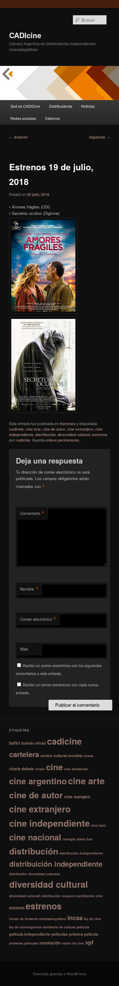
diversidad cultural (74, 434)
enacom (68, 896)
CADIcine (25, 35)
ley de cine (92, 918)
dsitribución (51, 896)
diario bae (84, 839)
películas (60, 934)
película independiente (29, 934)
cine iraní (98, 825)
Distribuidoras (60, 106)
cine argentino (38, 781)
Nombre (29, 589)
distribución (45, 434)
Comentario (32, 513)
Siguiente (99, 137)
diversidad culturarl (24, 896)
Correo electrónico (38, 619)
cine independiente (49, 823)
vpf (89, 942)
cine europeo (77, 797)
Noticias (88, 106)
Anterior (18, 137)
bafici (14, 743)
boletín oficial (33, 743)
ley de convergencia (25, 927)
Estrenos (52, 118)
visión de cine (73, 943)
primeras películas (23, 943)
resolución (49, 943)
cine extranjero (80, 429)
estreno (16, 908)
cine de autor (54, 429)
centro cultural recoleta (61, 755)
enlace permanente (62, 440)
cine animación (76, 769)
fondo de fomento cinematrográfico (37, 918)
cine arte (33, 429)
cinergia (69, 839)
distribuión (18, 874)
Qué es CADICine (25, 106)
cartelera (24, 754)
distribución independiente (81, 853)
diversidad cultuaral (44, 874)
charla (88, 755)
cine (54, 767)
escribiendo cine (89, 896)
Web (24, 649)
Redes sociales (23, 118)
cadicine (16, 429)
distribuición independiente (56, 863)
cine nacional (35, 837)
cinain (40, 769)
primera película (83, 934)
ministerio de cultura (58, 927)
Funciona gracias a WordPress (59, 974)
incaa (75, 917)
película (83, 927)
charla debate (21, 768)
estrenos (99, 434)
